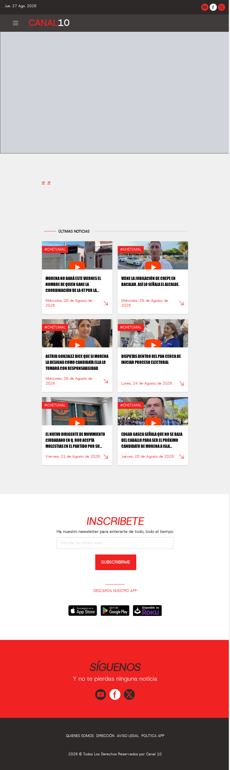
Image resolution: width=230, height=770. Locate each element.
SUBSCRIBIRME (115, 562)
